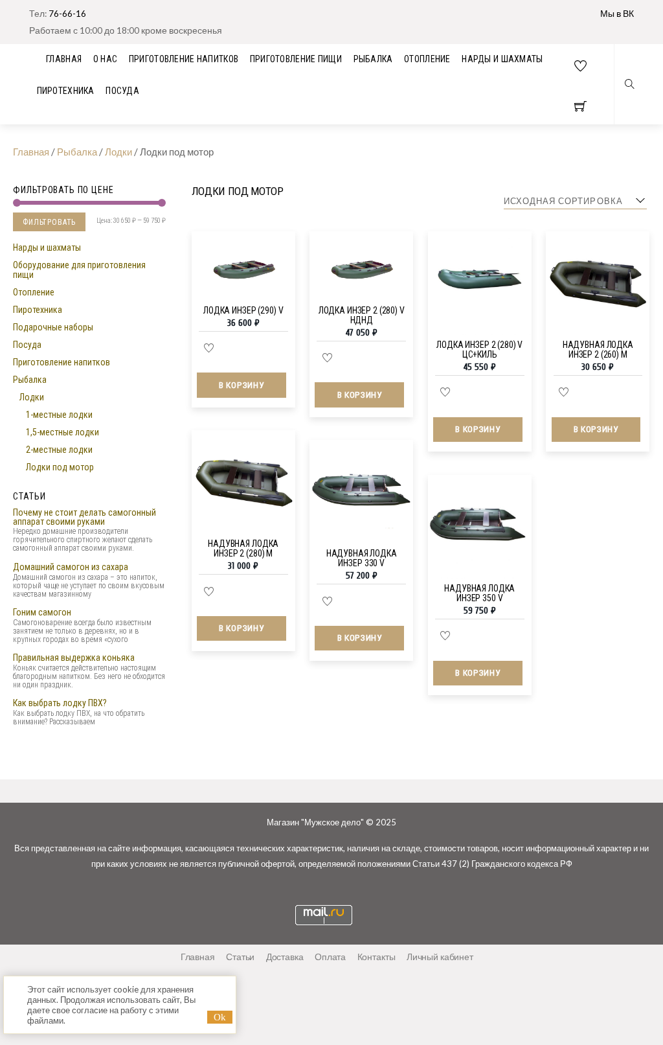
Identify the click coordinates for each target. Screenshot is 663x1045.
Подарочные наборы (53, 327)
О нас (105, 59)
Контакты (376, 956)
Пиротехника (66, 91)
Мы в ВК (617, 13)
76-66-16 (67, 13)
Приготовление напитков (183, 59)
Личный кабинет (440, 956)
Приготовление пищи (296, 59)
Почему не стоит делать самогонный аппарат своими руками (84, 517)
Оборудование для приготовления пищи (79, 270)
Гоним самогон (42, 612)
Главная (198, 956)
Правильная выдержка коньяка (74, 657)
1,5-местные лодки (62, 432)
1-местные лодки (59, 414)
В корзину (241, 385)
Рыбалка (373, 59)
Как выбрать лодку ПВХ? (60, 702)
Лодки (31, 397)
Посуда (122, 91)
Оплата (330, 956)
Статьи (240, 956)
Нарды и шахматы (502, 59)
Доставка (285, 956)
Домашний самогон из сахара (70, 566)
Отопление (427, 59)
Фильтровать (49, 222)
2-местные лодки (59, 449)
